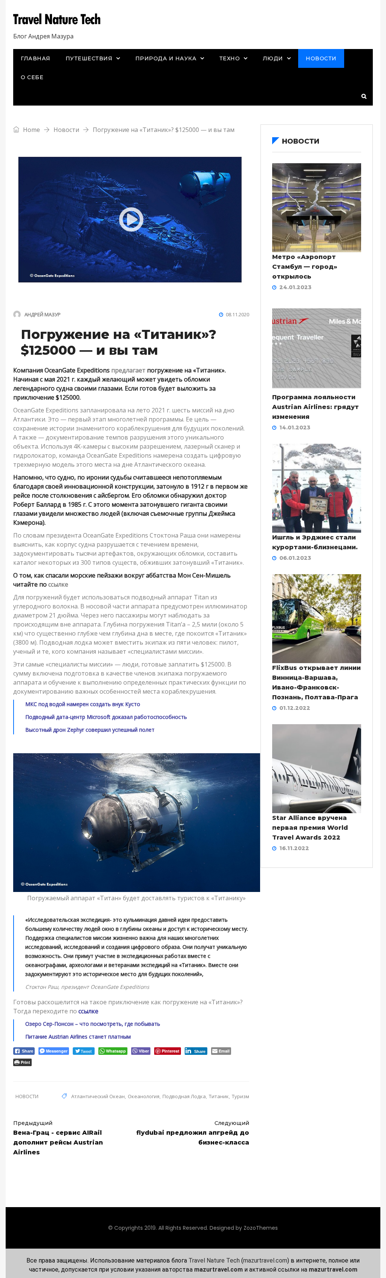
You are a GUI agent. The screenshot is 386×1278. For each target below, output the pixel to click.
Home (30, 130)
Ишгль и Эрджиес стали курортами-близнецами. (315, 542)
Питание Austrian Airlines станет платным (78, 1036)
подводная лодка (184, 1096)
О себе (32, 77)
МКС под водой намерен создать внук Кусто (82, 704)
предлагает (128, 370)
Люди (273, 58)
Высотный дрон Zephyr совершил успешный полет (90, 729)
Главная (36, 58)
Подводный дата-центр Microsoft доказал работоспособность (106, 716)
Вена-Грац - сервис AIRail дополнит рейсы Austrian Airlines (58, 1138)
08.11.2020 (237, 314)
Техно (229, 58)
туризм (240, 1096)
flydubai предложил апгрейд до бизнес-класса (192, 1133)
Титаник (219, 1096)
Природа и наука (166, 58)
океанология (143, 1096)
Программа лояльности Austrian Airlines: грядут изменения (315, 407)
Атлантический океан (98, 1096)
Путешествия (89, 58)
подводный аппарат (161, 597)
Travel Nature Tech (214, 1260)
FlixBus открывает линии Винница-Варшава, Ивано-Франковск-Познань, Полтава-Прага (316, 682)
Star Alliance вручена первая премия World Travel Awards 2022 (310, 827)
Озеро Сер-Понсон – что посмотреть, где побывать (92, 1023)
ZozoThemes (261, 1228)
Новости (321, 58)
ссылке (58, 584)
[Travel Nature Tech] (59, 20)
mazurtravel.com (265, 1260)
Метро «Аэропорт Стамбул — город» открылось (304, 266)
